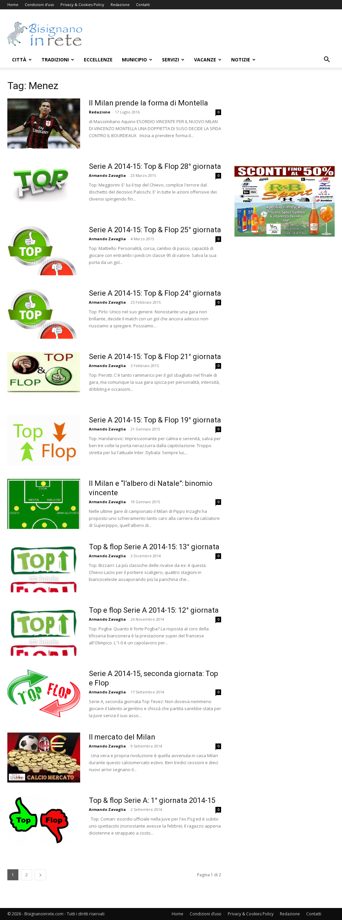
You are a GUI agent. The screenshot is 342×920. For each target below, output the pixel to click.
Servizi (170, 59)
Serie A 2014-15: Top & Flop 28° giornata (155, 166)
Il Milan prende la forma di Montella (148, 103)
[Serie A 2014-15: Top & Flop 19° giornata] (43, 440)
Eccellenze (98, 59)
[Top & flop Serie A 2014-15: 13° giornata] (43, 567)
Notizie (240, 59)
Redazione (120, 4)
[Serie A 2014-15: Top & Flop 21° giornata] (43, 377)
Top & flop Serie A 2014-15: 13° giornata (154, 547)
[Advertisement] (213, 34)
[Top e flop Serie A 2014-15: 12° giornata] (43, 631)
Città (19, 59)
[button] (327, 60)
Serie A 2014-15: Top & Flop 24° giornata (155, 293)
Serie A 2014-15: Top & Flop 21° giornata (155, 356)
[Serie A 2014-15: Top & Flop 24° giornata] (43, 314)
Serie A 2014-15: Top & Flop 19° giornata (155, 420)
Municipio (134, 59)
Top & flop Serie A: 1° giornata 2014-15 (152, 800)
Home (12, 4)
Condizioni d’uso (39, 4)
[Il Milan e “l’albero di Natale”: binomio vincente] (43, 504)
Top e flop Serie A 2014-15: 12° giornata (154, 610)
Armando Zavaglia (107, 175)
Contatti (143, 4)
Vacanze (205, 59)
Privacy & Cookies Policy (82, 4)
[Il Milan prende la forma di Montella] (43, 123)
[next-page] (40, 874)
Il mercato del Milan (122, 737)
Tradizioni (55, 59)
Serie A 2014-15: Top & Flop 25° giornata (155, 230)
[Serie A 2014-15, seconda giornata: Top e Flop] (43, 694)
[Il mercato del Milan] (43, 757)
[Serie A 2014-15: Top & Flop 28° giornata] (39, 182)
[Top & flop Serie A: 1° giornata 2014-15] (39, 820)
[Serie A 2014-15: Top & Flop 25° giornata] (43, 250)
